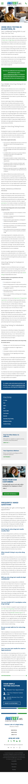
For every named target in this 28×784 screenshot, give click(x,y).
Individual (14, 730)
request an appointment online (10, 74)
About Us (5, 442)
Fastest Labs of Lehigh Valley (8, 40)
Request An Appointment (11, 703)
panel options (4, 203)
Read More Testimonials (10, 494)
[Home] (14, 3)
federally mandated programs (17, 612)
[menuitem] (14, 400)
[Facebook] (8, 741)
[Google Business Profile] (14, 741)
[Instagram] (19, 741)
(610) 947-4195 (15, 72)
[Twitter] (11, 741)
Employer (14, 732)
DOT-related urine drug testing (7, 608)
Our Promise (6, 456)
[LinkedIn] (17, 741)
